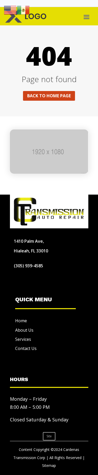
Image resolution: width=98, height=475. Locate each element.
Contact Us (26, 348)
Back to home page (49, 96)
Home (21, 321)
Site (49, 436)
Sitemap (49, 465)
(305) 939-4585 (28, 266)
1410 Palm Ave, (29, 241)
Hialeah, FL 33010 (31, 251)
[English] (10, 10)
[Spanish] (23, 10)
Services (23, 339)
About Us (24, 330)
